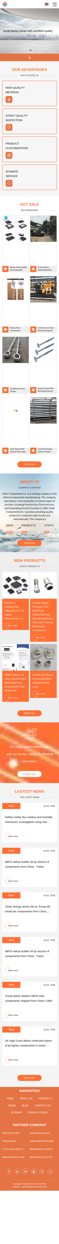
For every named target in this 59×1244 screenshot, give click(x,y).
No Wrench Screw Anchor (17, 390)
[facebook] (8, 1171)
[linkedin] (17, 1171)
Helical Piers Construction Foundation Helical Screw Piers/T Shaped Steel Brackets (18, 330)
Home (10, 1098)
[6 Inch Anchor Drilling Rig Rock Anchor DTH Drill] (43, 229)
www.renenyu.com (13, 1157)
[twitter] (25, 1171)
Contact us (43, 1105)
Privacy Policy (38, 1112)
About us (26, 1098)
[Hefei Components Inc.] (5, 4)
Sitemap (16, 1112)
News (12, 1105)
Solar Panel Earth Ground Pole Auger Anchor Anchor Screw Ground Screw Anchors (18, 451)
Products (45, 1098)
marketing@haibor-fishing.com (34, 1187)
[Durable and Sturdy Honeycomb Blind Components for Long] (43, 657)
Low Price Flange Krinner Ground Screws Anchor (45, 451)
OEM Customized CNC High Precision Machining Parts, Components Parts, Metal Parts (15, 683)
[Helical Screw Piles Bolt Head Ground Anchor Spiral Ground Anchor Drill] (43, 350)
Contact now (29, 774)
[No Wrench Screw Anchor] (15, 350)
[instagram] (42, 1171)
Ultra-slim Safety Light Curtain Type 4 (14, 1150)
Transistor (9, 1141)
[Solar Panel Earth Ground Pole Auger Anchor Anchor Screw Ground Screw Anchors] (15, 410)
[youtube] (33, 1171)
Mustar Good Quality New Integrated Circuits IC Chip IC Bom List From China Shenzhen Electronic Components (18, 269)
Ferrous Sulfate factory (39, 1134)
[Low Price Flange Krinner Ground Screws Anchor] (43, 410)
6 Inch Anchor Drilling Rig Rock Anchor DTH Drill (45, 269)
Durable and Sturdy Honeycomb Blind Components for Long (42, 681)
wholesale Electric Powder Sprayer (41, 1158)
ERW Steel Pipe (11, 1133)
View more (29, 464)
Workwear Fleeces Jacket (40, 1150)
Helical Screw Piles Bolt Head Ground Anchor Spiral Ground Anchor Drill (46, 390)
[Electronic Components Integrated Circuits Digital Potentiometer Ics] (15, 585)
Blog (25, 1105)
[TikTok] (50, 1171)
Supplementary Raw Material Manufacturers (41, 1142)
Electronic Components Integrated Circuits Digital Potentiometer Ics (14, 611)
